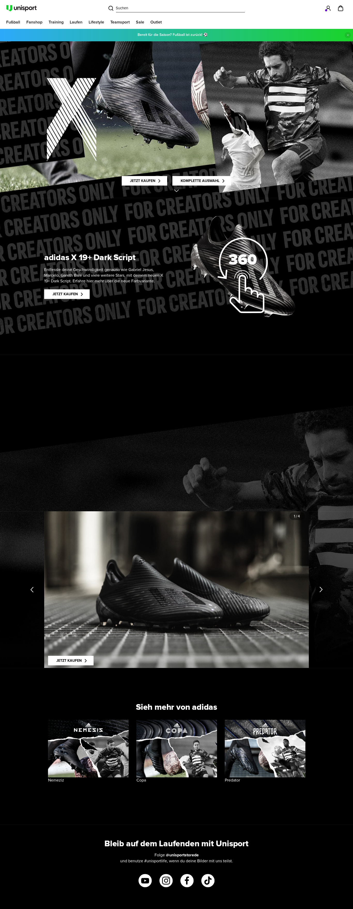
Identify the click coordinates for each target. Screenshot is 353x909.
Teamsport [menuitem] (120, 22)
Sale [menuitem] (140, 22)
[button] (243, 275)
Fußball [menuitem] (13, 22)
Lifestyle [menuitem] (96, 22)
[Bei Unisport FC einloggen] (328, 8)
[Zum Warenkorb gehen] (340, 8)
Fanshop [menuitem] (34, 22)
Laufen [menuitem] (76, 22)
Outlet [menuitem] (156, 22)
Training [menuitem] (56, 22)
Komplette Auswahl (200, 181)
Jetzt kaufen (142, 181)
